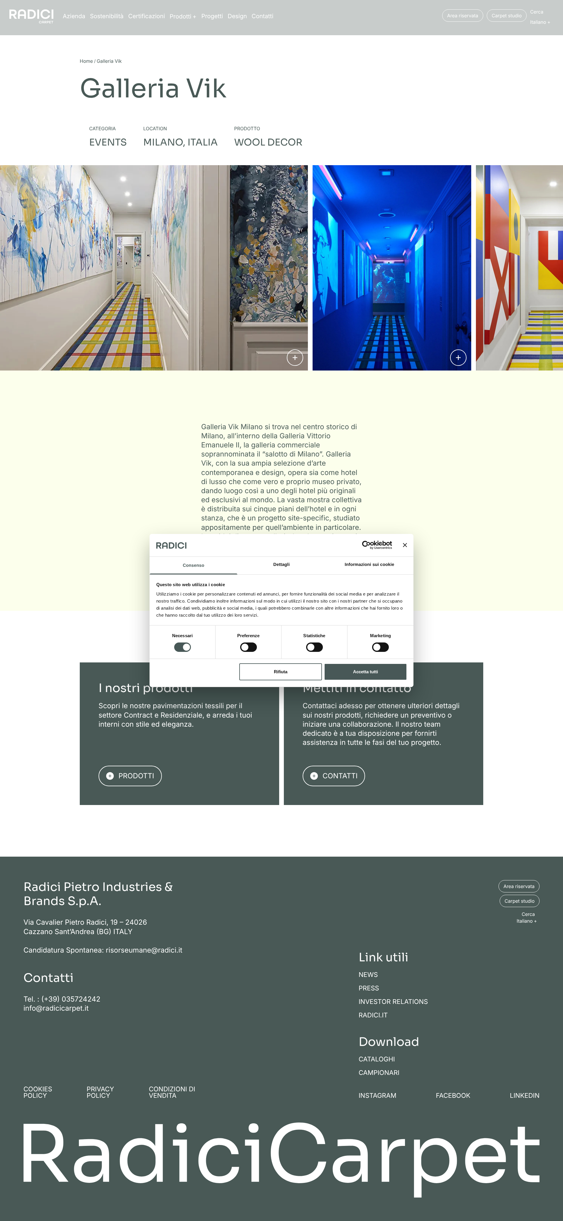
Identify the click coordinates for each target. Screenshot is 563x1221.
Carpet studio (507, 15)
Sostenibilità (107, 16)
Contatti (262, 16)
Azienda (74, 16)
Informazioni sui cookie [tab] (369, 564)
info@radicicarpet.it (56, 1008)
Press (369, 988)
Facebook (453, 1096)
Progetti (212, 16)
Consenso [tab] (193, 565)
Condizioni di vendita (172, 1092)
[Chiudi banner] (405, 545)
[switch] (248, 647)
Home (86, 61)
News (368, 975)
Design (237, 16)
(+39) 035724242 (71, 999)
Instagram (377, 1096)
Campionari (379, 1073)
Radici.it (373, 1015)
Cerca (536, 11)
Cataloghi (377, 1059)
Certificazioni (146, 16)
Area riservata (462, 15)
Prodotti (180, 16)
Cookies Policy (37, 1092)
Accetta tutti (365, 671)
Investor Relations (393, 1002)
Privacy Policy (100, 1092)
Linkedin (525, 1096)
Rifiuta (280, 671)
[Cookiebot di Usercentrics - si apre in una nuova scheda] (366, 545)
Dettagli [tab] (281, 564)
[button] (542, 22)
